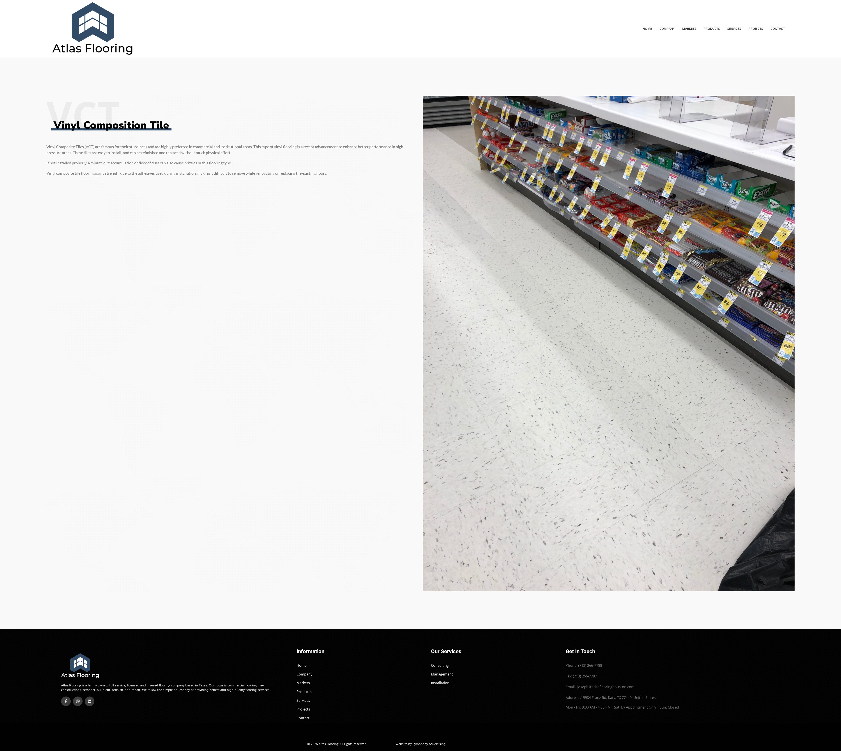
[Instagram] (78, 701)
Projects (756, 28)
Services (734, 28)
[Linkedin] (89, 701)
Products (712, 28)
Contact (777, 28)
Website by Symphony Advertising (420, 744)
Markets (689, 28)
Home (647, 28)
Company (667, 28)
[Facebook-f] (66, 701)
